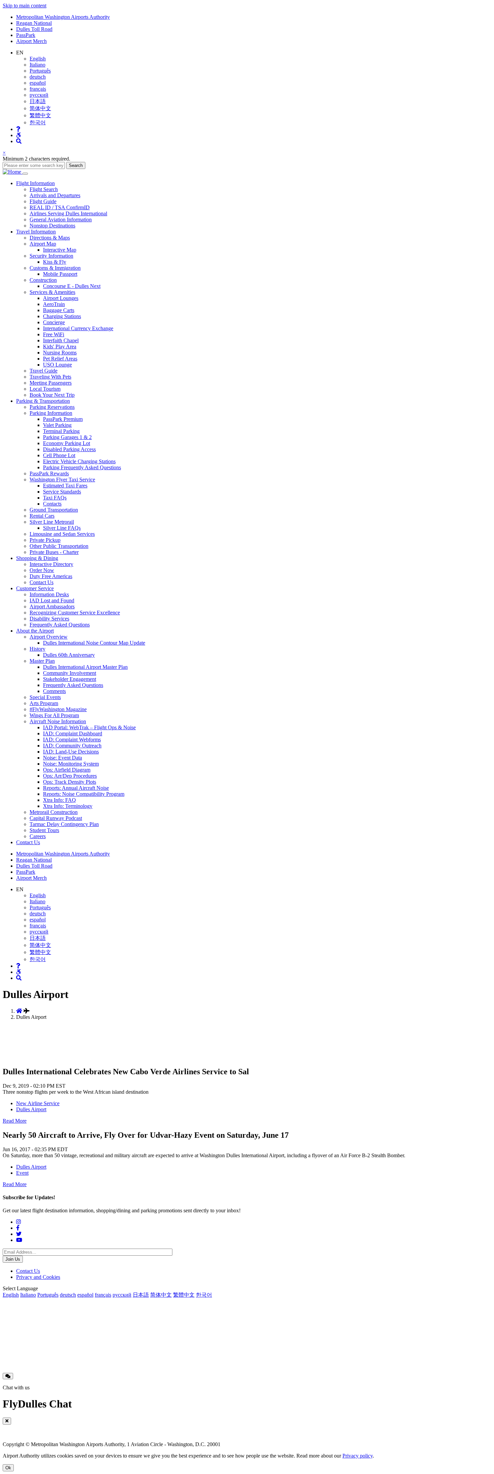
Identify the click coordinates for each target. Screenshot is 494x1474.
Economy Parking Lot (66, 443)
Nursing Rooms (60, 352)
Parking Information (51, 413)
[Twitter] (19, 1234)
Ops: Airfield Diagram (66, 770)
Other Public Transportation (59, 546)
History (37, 649)
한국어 (38, 122)
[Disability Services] (18, 135)
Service (35, 588)
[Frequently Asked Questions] (18, 129)
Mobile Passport (60, 274)
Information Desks (49, 594)
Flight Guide (43, 201)
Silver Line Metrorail (52, 522)
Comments (54, 691)
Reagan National (34, 23)
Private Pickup (45, 540)
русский (39, 95)
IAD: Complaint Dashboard (72, 733)
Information (35, 183)
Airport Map (43, 244)
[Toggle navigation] (25, 174)
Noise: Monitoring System (71, 764)
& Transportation (43, 401)
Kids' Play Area (59, 346)
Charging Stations (62, 316)
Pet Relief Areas (60, 358)
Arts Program (44, 703)
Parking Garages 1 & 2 (67, 437)
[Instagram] (18, 1222)
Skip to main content (24, 5)
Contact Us (41, 582)
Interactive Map (59, 250)
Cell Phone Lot (59, 455)
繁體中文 (40, 115)
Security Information (51, 256)
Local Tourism (45, 389)
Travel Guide (43, 371)
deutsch (38, 77)
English (38, 58)
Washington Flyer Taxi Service (62, 479)
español (38, 83)
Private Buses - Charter (54, 552)
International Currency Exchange (78, 328)
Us (28, 842)
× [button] (4, 153)
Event (22, 1173)
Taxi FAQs (55, 498)
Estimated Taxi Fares (65, 485)
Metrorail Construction (54, 812)
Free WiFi (53, 334)
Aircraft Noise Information (58, 721)
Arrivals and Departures (55, 195)
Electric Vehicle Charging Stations (79, 461)
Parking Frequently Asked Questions (82, 467)
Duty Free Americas (51, 576)
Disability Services (49, 618)
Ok (8, 1467)
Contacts (52, 504)
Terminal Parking (61, 431)
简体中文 (40, 108)
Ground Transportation (54, 510)
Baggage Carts (58, 310)
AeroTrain (54, 304)
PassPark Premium (63, 419)
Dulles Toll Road (34, 29)
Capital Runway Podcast (56, 818)
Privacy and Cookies (38, 1277)
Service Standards (62, 491)
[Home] (13, 172)
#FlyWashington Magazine (58, 709)
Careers (38, 836)
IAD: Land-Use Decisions (71, 751)
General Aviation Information (61, 219)
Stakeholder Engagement (69, 679)
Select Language (20, 1288)
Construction (43, 280)
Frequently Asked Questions (60, 624)
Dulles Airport (31, 1109)
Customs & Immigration (55, 268)
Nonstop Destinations (52, 225)
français (38, 89)
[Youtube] (19, 1240)
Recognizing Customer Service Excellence (75, 612)
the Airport (35, 631)
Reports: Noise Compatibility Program (83, 794)
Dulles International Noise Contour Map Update (94, 643)
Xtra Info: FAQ (59, 800)
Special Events (45, 697)
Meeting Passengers (51, 383)
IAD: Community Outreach (72, 745)
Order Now (42, 570)
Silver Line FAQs (62, 528)
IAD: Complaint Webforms (72, 739)
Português (40, 71)
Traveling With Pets (50, 377)
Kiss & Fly (54, 262)
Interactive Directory (51, 564)
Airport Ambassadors (52, 606)
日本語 (38, 101)
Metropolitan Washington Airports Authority (63, 17)
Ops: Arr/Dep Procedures (70, 776)
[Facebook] (17, 1228)
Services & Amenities (52, 292)
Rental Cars (42, 516)
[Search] (19, 141)
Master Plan (42, 661)
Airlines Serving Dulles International (68, 213)
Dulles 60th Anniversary (69, 655)
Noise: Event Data (62, 758)
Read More (15, 1121)
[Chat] (8, 1376)
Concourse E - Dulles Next (71, 286)
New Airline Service (37, 1103)
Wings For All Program (54, 715)
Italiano (37, 65)
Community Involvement (69, 673)
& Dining (37, 558)
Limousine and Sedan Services (62, 534)
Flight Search (44, 189)
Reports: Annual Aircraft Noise (76, 788)
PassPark (25, 35)
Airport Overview (49, 637)
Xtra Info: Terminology (67, 806)
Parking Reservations (52, 407)
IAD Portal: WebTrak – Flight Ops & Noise (89, 727)
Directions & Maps (50, 238)
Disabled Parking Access (69, 449)
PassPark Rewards (49, 473)
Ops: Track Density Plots (69, 782)
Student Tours (44, 830)
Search (76, 165)
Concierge (54, 322)
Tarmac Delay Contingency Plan (64, 824)
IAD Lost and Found (52, 600)
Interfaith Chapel (61, 340)
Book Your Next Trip (52, 395)
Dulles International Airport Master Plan (85, 667)
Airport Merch (31, 41)
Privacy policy (357, 1456)
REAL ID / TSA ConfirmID (60, 207)
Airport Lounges (60, 298)
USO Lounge (57, 364)
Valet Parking (57, 425)
